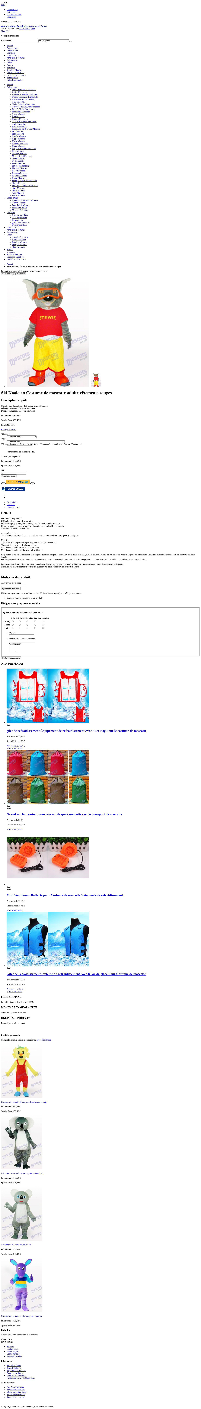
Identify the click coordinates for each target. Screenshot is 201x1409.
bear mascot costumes (16, 1394)
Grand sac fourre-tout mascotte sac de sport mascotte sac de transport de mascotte (64, 814)
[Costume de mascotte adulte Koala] (21, 1240)
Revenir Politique (14, 1368)
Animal (12, 48)
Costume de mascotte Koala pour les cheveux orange (24, 1102)
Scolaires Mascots (14, 70)
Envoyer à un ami (8, 429)
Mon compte (12, 9)
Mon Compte (12, 1351)
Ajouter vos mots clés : (11, 583)
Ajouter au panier (14, 829)
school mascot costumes (17, 1392)
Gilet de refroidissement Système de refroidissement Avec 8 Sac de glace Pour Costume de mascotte (76, 974)
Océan (9, 63)
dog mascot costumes (16, 1389)
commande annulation (16, 1375)
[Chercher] (70, 41)
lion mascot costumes (16, 1397)
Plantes (10, 65)
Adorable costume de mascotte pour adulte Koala (22, 1173)
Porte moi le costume (16, 58)
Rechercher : (6, 40)
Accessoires (12, 60)
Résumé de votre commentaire (22, 638)
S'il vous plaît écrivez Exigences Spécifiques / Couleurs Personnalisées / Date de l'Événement (41, 444)
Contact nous (12, 1349)
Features (12, 77)
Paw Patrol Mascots (15, 1387)
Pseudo (12, 633)
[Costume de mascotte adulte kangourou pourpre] (21, 1311)
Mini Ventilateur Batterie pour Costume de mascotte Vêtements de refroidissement (65, 895)
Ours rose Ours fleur (15, 72)
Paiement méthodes (15, 1373)
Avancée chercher (14, 1356)
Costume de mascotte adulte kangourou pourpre (21, 1316)
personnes (11, 67)
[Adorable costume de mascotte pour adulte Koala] (21, 1169)
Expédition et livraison (16, 1370)
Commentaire (15, 644)
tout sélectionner (44, 1040)
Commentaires (13, 507)
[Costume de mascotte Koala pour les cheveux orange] (21, 1097)
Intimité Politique (14, 1365)
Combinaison (12, 55)
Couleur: (5, 434)
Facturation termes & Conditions (21, 1378)
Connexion (11, 17)
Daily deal (11, 12)
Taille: (4, 439)
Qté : (3, 470)
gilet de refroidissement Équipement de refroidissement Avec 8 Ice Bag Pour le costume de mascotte (76, 731)
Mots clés (11, 504)
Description (12, 502)
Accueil (10, 264)
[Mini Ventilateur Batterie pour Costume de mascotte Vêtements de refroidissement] (48, 884)
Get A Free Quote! (27, 28)
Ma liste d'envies (14, 14)
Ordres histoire (13, 1354)
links (3, 5)
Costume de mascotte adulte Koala (16, 1245)
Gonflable (11, 53)
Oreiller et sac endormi (16, 75)
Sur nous (10, 1346)
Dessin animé (12, 50)
